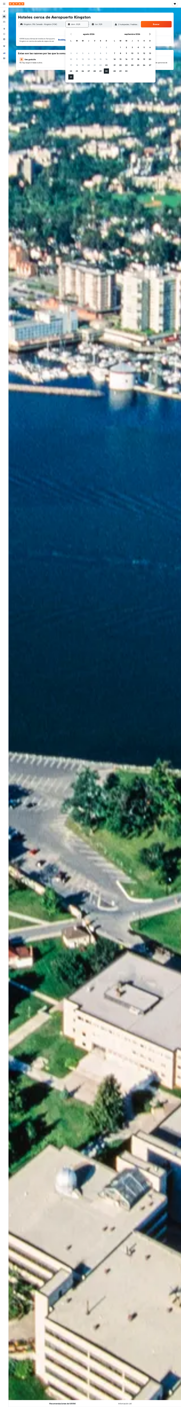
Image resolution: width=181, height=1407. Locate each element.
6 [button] (88, 53)
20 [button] (88, 65)
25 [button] (77, 71)
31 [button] (71, 77)
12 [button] (83, 59)
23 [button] (106, 65)
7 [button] (94, 53)
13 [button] (89, 59)
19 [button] (83, 65)
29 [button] (100, 71)
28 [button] (94, 71)
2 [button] (106, 47)
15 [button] (100, 59)
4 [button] (76, 53)
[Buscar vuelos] (4, 11)
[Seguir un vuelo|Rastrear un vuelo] (4, 33)
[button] (4, 4)
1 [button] (100, 47)
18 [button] (77, 65)
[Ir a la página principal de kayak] (16, 3)
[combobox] (44, 24)
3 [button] (71, 53)
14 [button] (95, 59)
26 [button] (83, 71)
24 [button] (71, 71)
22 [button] (100, 65)
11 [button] (77, 59)
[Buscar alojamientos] (4, 16)
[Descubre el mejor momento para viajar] (4, 39)
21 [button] (95, 65)
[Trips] (4, 46)
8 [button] (100, 53)
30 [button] (106, 71)
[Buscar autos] (4, 21)
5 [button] (82, 53)
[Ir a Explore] (4, 28)
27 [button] (89, 71)
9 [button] (106, 53)
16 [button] (106, 59)
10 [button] (71, 59)
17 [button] (71, 65)
